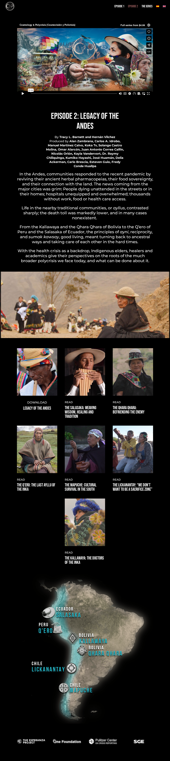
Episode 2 (133, 6)
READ (69, 402)
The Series (147, 6)
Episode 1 (119, 6)
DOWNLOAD (37, 402)
